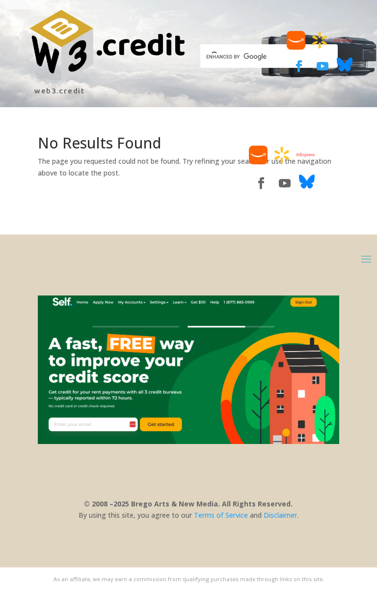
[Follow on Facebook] (299, 66)
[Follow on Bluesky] (344, 69)
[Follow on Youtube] (322, 66)
